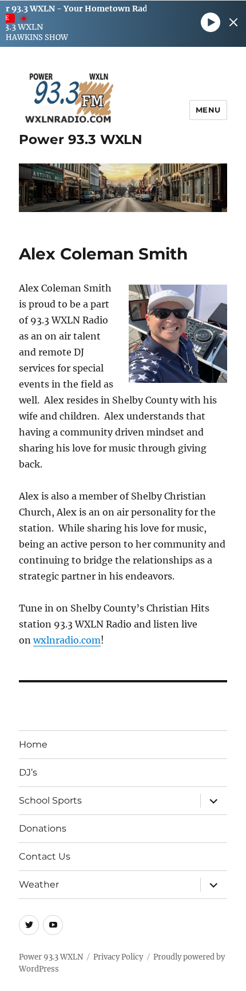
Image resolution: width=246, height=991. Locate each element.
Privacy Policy (118, 957)
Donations (42, 828)
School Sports (50, 800)
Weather (39, 884)
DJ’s (28, 772)
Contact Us (44, 856)
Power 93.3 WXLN (80, 139)
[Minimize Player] (233, 22)
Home (33, 744)
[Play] (210, 22)
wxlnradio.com (67, 640)
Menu (208, 109)
